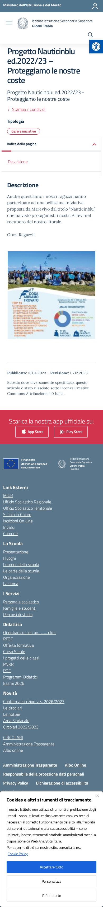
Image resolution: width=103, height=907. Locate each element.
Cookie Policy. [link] (18, 853)
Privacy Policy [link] (15, 783)
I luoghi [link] (9, 558)
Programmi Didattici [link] (20, 677)
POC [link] (7, 670)
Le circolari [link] (12, 708)
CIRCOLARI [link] (13, 737)
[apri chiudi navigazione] (9, 23)
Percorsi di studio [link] (17, 614)
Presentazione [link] (15, 552)
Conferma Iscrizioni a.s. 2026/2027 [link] (33, 701)
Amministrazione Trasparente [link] (28, 744)
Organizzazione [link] (16, 577)
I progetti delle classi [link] (21, 658)
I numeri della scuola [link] (21, 564)
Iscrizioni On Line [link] (18, 521)
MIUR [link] (8, 495)
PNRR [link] (8, 664)
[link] (96, 46)
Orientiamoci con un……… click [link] (29, 632)
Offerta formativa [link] (18, 645)
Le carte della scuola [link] (21, 571)
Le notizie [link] (11, 714)
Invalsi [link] (9, 527)
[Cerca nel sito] (90, 35)
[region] (51, 849)
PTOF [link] (8, 639)
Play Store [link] (73, 431)
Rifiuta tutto (51, 895)
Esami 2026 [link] (13, 683)
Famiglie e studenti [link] (19, 608)
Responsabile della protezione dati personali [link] (43, 774)
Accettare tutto (51, 867)
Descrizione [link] (18, 161)
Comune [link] (10, 533)
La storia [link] (10, 583)
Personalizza (51, 881)
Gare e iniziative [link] (23, 131)
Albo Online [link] (75, 765)
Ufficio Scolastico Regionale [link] (27, 502)
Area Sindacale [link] (16, 720)
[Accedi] (95, 6)
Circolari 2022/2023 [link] (21, 727)
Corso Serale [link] (14, 651)
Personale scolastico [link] (21, 602)
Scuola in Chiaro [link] (17, 514)
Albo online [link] (13, 750)
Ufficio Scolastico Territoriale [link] (27, 508)
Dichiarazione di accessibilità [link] (62, 783)
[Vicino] (97, 795)
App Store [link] (35, 431)
